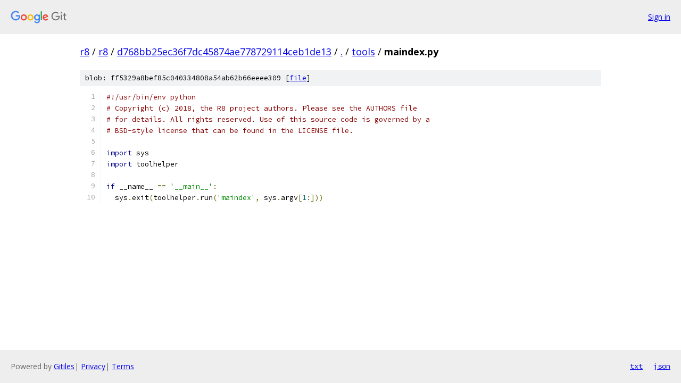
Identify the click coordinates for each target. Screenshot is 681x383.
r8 (84, 51)
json (661, 366)
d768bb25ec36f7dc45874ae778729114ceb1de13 (224, 51)
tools (363, 51)
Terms (123, 366)
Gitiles (64, 366)
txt (636, 366)
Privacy (93, 366)
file (297, 77)
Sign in (659, 17)
